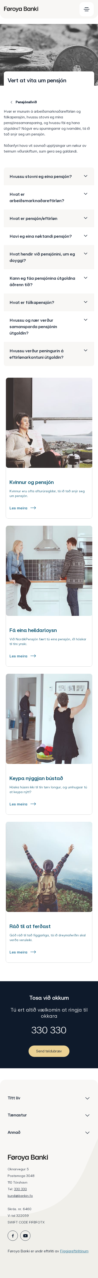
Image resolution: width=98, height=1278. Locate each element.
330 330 (49, 1030)
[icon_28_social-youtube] (25, 1236)
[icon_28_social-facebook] (13, 1236)
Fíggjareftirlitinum (74, 1251)
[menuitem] (38, 9)
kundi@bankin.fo (20, 1196)
